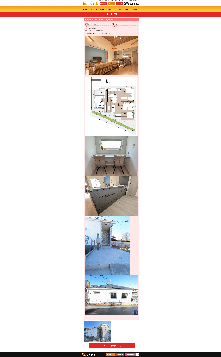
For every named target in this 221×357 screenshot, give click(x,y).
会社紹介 (102, 9)
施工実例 (135, 9)
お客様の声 (110, 9)
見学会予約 (94, 9)
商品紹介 (127, 9)
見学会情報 (85, 9)
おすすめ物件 (119, 9)
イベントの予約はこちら (111, 346)
